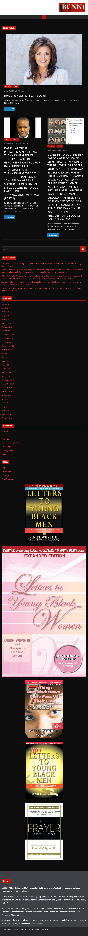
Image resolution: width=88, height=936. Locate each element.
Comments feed (8, 475)
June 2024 (5, 403)
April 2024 (5, 410)
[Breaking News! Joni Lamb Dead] (44, 59)
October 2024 (7, 388)
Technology (6, 447)
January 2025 (6, 376)
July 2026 (5, 308)
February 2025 (7, 372)
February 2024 (7, 418)
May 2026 (5, 315)
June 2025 (5, 357)
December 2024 (8, 380)
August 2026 (6, 304)
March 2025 (6, 369)
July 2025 (5, 353)
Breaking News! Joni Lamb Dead (25, 95)
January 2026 (6, 331)
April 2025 (5, 365)
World (16, 87)
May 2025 (5, 361)
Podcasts (5, 439)
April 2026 (5, 319)
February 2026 (7, 327)
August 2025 (6, 350)
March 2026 (6, 323)
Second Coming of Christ (11, 443)
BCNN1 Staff (20, 91)
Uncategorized (7, 450)
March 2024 (6, 414)
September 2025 (8, 346)
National (5, 435)
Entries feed (6, 471)
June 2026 (5, 312)
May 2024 (5, 407)
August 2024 (6, 395)
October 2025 (7, 342)
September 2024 (8, 391)
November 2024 (8, 384)
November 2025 (8, 338)
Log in (4, 467)
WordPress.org (7, 479)
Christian (8, 87)
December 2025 (8, 334)
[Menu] (44, 17)
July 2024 (5, 399)
